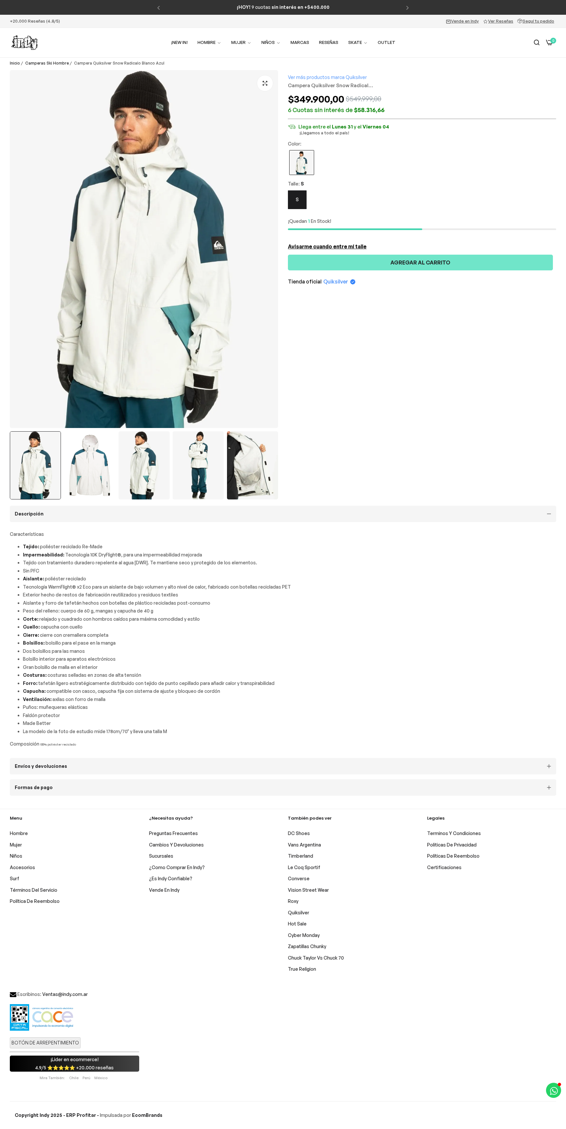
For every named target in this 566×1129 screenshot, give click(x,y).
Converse (299, 878)
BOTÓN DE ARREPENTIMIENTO (45, 1042)
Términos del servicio (33, 890)
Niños (16, 856)
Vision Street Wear (308, 890)
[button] (158, 7)
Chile (74, 1078)
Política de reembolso (35, 901)
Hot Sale (297, 923)
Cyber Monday (304, 935)
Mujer (16, 844)
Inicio (15, 63)
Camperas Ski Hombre (47, 63)
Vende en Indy (465, 21)
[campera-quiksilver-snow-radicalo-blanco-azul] (301, 163)
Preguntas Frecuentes (173, 833)
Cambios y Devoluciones (176, 844)
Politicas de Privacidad (452, 844)
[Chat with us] (553, 1090)
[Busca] (536, 43)
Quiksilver (335, 282)
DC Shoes (299, 833)
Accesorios (22, 867)
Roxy (293, 901)
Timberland (300, 856)
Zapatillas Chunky (307, 946)
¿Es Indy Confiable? (170, 878)
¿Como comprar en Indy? (177, 867)
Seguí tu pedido (538, 21)
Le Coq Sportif (304, 867)
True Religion (302, 969)
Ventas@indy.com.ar (65, 994)
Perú (86, 1078)
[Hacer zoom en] (265, 83)
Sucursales (161, 856)
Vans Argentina (304, 844)
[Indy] (24, 42)
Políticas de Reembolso (453, 856)
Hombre (19, 833)
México (100, 1078)
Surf (14, 878)
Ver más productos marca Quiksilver (327, 77)
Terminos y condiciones (454, 833)
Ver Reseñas (500, 21)
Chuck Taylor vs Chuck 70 (316, 958)
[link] (241, 42)
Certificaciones (444, 867)
